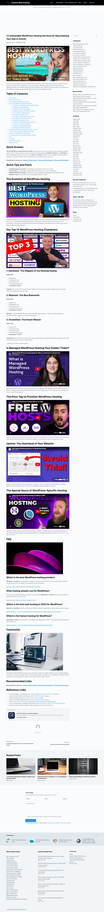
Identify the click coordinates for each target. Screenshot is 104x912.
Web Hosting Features (79, 77)
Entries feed (76, 217)
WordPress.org (77, 221)
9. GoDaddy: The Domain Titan (20, 120)
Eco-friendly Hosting (78, 55)
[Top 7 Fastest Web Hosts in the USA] (32, 841)
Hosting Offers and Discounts (81, 57)
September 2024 (77, 152)
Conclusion (12, 138)
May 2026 (75, 123)
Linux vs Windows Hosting (80, 62)
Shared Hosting (77, 68)
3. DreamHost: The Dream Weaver (21, 109)
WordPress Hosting (21, 42)
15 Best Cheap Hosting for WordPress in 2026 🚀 (82, 776)
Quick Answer (13, 98)
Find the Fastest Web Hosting (77, 856)
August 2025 (76, 136)
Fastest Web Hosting (20, 3)
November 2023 (77, 167)
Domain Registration (78, 51)
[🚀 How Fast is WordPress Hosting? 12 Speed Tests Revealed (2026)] (20, 766)
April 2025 (76, 143)
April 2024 (76, 158)
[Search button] (96, 35)
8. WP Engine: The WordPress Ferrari (22, 118)
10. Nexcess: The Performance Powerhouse (23, 122)
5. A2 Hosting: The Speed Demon (21, 112)
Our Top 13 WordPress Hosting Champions (20, 103)
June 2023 (76, 169)
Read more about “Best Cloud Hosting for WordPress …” (21, 600)
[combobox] (84, 35)
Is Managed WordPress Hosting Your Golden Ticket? (23, 129)
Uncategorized (77, 72)
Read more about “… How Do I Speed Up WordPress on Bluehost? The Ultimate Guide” (29, 625)
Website (65, 798)
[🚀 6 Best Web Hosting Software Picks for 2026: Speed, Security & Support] (78, 841)
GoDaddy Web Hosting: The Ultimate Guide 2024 (51, 703)
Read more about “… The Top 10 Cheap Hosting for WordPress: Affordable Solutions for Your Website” (33, 611)
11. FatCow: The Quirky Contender (21, 124)
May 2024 (75, 156)
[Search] (97, 2)
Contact (85, 2)
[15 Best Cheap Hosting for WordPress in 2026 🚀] (83, 766)
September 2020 (77, 173)
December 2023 (77, 165)
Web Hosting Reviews (79, 79)
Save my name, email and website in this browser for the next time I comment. (44, 816)
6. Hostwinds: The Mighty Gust (20, 114)
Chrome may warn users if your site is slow (65, 840)
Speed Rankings (59, 2)
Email (46, 798)
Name (28, 798)
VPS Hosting (76, 75)
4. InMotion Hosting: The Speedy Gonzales (23, 111)
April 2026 (76, 124)
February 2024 (77, 162)
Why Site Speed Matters (71, 2)
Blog (51, 2)
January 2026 (76, 130)
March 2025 (76, 145)
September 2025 (77, 134)
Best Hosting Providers (38, 699)
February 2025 (77, 147)
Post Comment (30, 820)
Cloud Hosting (77, 47)
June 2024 (76, 154)
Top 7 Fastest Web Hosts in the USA (42, 840)
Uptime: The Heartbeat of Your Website (19, 133)
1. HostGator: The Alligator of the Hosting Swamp (25, 105)
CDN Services (76, 46)
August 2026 (76, 119)
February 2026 (77, 128)
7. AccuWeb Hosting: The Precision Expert (23, 116)
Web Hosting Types (78, 81)
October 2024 (77, 150)
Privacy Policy (73, 863)
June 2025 (76, 139)
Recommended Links (14, 140)
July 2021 (75, 171)
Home (71, 854)
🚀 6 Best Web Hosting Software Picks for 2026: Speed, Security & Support (89, 840)
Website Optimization (78, 83)
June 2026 (76, 121)
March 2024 (76, 160)
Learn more (68, 7)
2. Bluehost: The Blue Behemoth (20, 107)
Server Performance (38, 696)
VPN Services (76, 73)
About (79, 2)
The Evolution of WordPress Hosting (19, 101)
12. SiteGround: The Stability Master (21, 125)
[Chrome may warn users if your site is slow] (55, 841)
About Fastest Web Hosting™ (77, 860)
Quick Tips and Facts (14, 99)
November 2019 (77, 175)
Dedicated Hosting (78, 49)
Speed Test (91, 2)
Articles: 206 (38, 732)
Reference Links (13, 142)
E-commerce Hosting (78, 53)
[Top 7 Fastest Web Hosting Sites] (8, 841)
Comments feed (77, 219)
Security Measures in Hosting (81, 64)
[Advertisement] (52, 19)
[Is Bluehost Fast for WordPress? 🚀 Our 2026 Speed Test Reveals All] (52, 766)
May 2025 (75, 141)
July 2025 (75, 137)
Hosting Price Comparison (33, 697)
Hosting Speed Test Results (47, 694)
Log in (74, 215)
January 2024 (76, 163)
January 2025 (76, 149)
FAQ (10, 137)
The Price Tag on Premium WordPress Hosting (21, 131)
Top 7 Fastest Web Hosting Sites (19, 840)
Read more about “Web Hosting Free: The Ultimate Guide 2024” (23, 586)
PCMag (51, 705)
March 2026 (76, 126)
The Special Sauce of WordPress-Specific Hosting (22, 135)
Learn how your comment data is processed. (59, 823)
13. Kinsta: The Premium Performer (21, 127)
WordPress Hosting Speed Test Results (83, 86)
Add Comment (30, 803)
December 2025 (77, 132)
